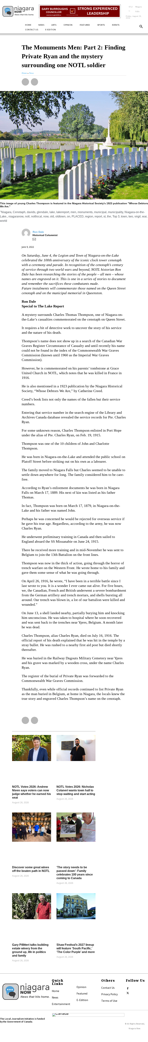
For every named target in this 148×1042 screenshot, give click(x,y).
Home (55, 991)
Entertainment (61, 1004)
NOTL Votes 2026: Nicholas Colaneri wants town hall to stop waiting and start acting (75, 790)
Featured (82, 993)
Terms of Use (109, 1000)
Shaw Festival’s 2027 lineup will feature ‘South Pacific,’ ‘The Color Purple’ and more (75, 948)
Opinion (81, 987)
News (55, 997)
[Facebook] (127, 987)
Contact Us (108, 987)
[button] (141, 26)
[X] (127, 992)
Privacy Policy (109, 994)
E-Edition (82, 1000)
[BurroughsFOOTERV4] (80, 11)
